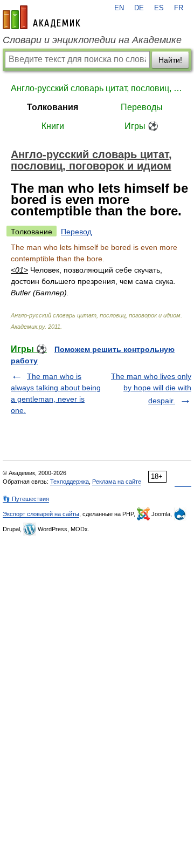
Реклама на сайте (116, 481)
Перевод (76, 231)
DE (139, 8)
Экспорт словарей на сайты (41, 514)
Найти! (170, 60)
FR (178, 8)
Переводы (142, 107)
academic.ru (41, 17)
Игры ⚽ (141, 126)
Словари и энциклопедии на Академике (92, 40)
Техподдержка (69, 481)
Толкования (52, 107)
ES (159, 8)
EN (119, 8)
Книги (52, 126)
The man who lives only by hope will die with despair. (151, 388)
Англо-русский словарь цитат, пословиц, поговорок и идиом (97, 88)
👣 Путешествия (26, 499)
